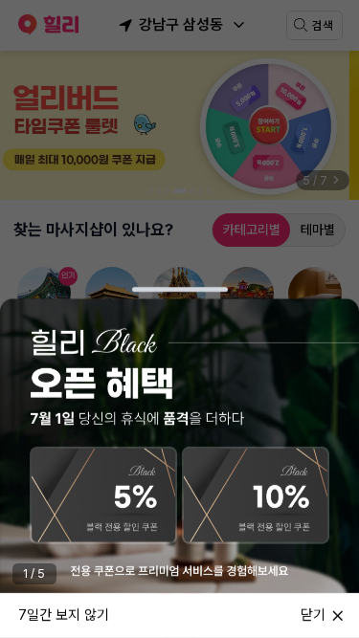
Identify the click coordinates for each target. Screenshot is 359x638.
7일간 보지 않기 (63, 614)
